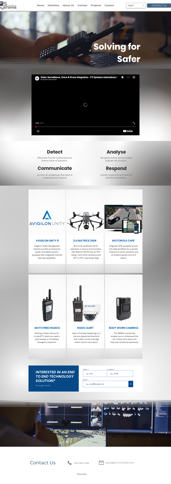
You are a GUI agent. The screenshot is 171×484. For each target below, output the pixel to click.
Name (85, 369)
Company (110, 369)
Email (85, 380)
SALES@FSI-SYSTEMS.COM (120, 463)
